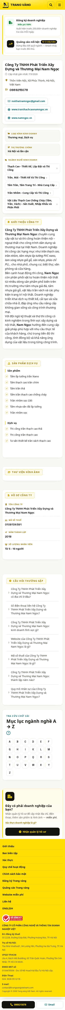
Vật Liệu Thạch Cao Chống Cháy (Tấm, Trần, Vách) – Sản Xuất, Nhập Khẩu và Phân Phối (29, 204)
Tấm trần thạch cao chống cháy (28, 394)
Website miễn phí (12, 894)
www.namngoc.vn (22, 117)
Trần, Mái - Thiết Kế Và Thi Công (26, 177)
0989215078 (19, 90)
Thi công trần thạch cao (24, 434)
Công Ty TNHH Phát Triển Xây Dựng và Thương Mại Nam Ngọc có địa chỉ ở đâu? (30, 592)
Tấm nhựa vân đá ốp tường (26, 406)
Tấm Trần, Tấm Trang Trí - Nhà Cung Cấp (31, 185)
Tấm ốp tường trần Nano (24, 376)
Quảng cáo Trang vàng (15, 887)
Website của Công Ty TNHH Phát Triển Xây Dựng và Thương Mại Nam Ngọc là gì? (30, 642)
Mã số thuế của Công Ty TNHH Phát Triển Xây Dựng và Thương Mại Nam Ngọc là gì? (30, 659)
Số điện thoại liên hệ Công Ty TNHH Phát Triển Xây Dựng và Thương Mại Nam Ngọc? (28, 609)
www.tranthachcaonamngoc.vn (30, 109)
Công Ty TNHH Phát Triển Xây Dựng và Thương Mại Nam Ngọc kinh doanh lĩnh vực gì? (30, 626)
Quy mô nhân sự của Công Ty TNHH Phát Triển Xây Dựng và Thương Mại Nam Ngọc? (28, 692)
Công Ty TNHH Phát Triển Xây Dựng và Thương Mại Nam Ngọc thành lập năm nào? (30, 676)
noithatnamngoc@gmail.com (28, 101)
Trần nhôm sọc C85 (21, 400)
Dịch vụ (12, 423)
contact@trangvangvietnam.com (17, 987)
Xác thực (7, 860)
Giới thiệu (8, 846)
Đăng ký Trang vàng (14, 880)
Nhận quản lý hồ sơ (34, 831)
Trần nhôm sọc (18, 412)
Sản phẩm (13, 370)
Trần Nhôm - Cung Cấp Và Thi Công (28, 192)
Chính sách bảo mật (14, 873)
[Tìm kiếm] (50, 5)
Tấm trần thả (17, 388)
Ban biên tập (10, 853)
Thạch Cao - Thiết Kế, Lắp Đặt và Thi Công (28, 168)
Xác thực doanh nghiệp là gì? (20, 822)
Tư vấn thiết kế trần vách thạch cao (30, 440)
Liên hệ (6, 901)
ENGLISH (7, 908)
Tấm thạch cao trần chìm (24, 382)
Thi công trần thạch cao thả (26, 428)
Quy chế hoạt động (13, 867)
